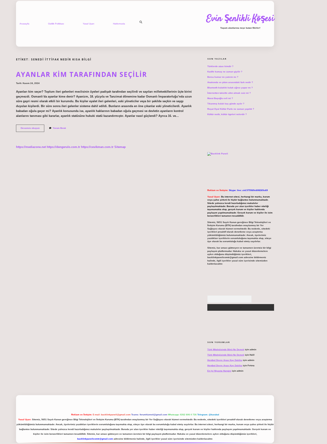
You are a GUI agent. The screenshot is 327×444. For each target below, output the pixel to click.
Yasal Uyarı (88, 23)
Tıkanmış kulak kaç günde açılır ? (225, 103)
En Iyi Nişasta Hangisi (219, 371)
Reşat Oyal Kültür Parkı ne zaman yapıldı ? (230, 109)
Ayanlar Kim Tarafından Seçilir (81, 74)
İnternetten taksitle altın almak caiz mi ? (229, 93)
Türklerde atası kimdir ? (220, 66)
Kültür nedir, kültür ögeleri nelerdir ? (227, 114)
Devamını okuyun (32, 129)
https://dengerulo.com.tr (63, 147)
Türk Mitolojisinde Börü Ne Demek (225, 349)
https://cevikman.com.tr (97, 147)
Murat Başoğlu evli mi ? (220, 98)
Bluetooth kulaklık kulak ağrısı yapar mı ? (230, 87)
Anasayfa (24, 23)
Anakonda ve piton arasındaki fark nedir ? (230, 82)
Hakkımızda (119, 23)
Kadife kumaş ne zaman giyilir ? (224, 71)
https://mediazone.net (31, 147)
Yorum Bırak (59, 128)
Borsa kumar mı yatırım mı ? (222, 77)
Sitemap (120, 147)
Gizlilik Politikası (56, 23)
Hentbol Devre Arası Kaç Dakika (224, 360)
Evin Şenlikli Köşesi (240, 18)
